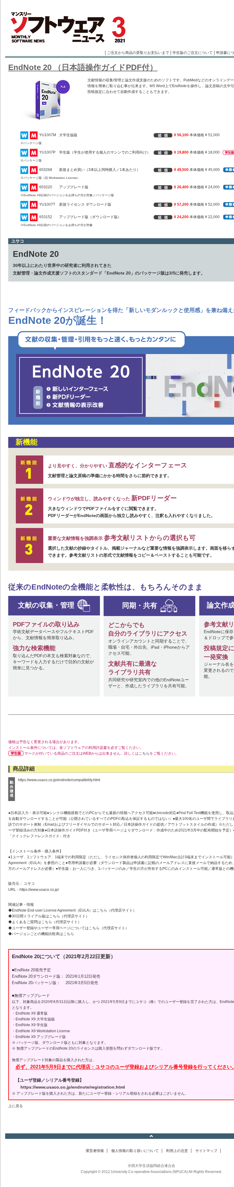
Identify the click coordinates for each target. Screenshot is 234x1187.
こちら (144, 753)
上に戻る (15, 1106)
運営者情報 (95, 1151)
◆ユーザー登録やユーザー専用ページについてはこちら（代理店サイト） (68, 928)
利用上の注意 (177, 1151)
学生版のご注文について (192, 53)
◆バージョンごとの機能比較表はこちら (41, 934)
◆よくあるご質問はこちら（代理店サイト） (44, 922)
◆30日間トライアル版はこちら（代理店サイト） (48, 916)
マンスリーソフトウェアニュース (69, 27)
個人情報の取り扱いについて (135, 1151)
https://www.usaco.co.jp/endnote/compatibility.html (59, 780)
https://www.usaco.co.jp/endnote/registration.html (72, 1087)
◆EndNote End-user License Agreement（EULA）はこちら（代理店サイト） (72, 910)
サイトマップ (206, 1151)
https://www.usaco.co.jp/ (39, 890)
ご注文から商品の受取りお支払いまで (138, 53)
